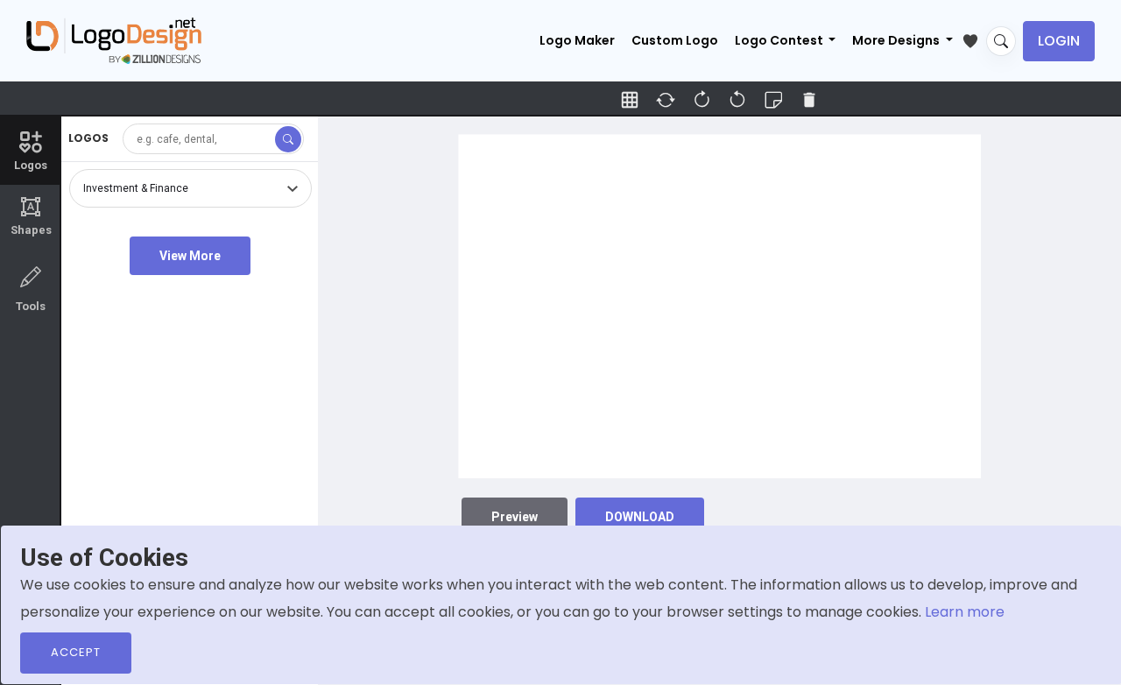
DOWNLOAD (639, 517)
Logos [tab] (30, 165)
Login (1059, 41)
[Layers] (773, 100)
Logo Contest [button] (780, 40)
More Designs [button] (897, 40)
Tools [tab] (31, 306)
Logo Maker (577, 40)
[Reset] (665, 100)
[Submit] (288, 139)
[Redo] (737, 100)
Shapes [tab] (31, 216)
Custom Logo (674, 40)
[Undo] (701, 100)
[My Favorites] (974, 37)
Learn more (965, 612)
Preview (514, 517)
